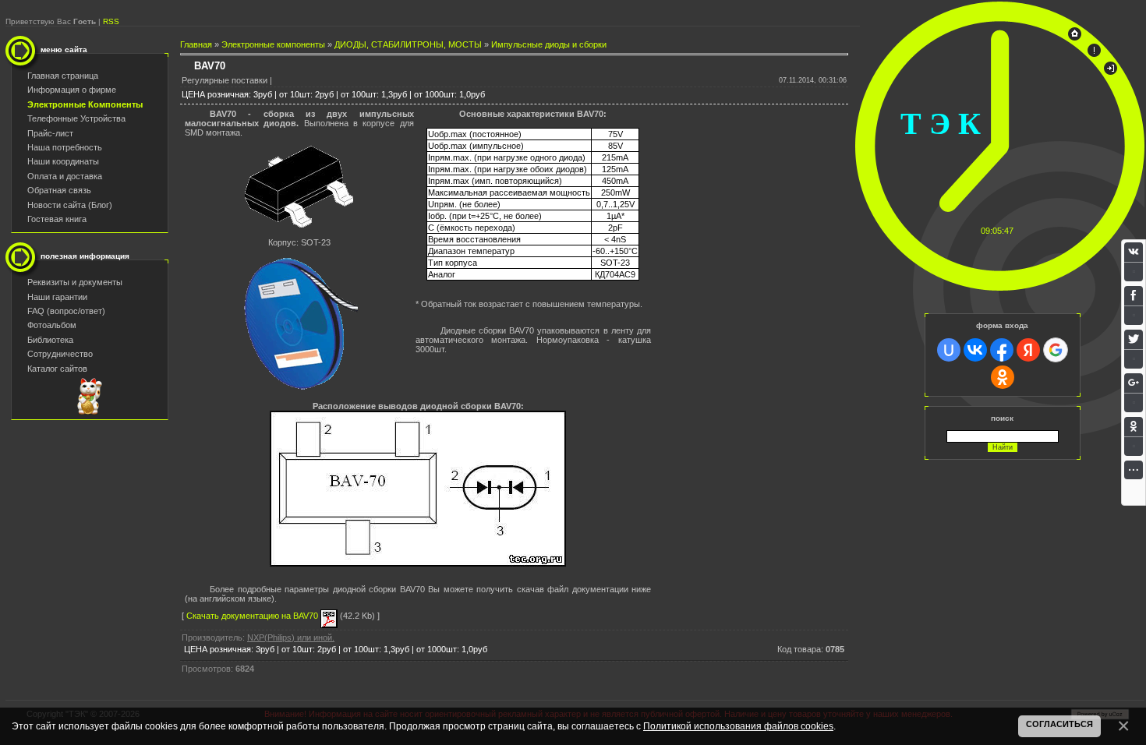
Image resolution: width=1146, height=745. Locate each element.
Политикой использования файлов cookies (738, 726)
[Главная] (1074, 37)
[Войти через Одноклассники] (1002, 377)
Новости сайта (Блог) (69, 205)
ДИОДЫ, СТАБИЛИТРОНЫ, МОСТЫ (408, 44)
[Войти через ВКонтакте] (975, 350)
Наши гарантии (57, 297)
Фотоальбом (51, 325)
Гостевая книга (57, 219)
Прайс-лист (50, 133)
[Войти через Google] (1055, 349)
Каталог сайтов (57, 368)
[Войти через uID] (948, 350)
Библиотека (50, 339)
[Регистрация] (1094, 53)
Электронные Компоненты (85, 104)
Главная (196, 44)
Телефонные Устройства (76, 118)
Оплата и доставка (64, 176)
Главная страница (62, 75)
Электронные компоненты (273, 44)
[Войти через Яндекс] (1028, 350)
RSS (111, 21)
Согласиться (1059, 724)
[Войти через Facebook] (1001, 350)
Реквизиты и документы (74, 282)
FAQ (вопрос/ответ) (66, 311)
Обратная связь (59, 190)
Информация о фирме (71, 89)
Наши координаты (63, 161)
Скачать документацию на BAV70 (253, 615)
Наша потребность (64, 147)
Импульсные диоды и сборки (549, 44)
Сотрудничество (60, 353)
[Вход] (1110, 71)
